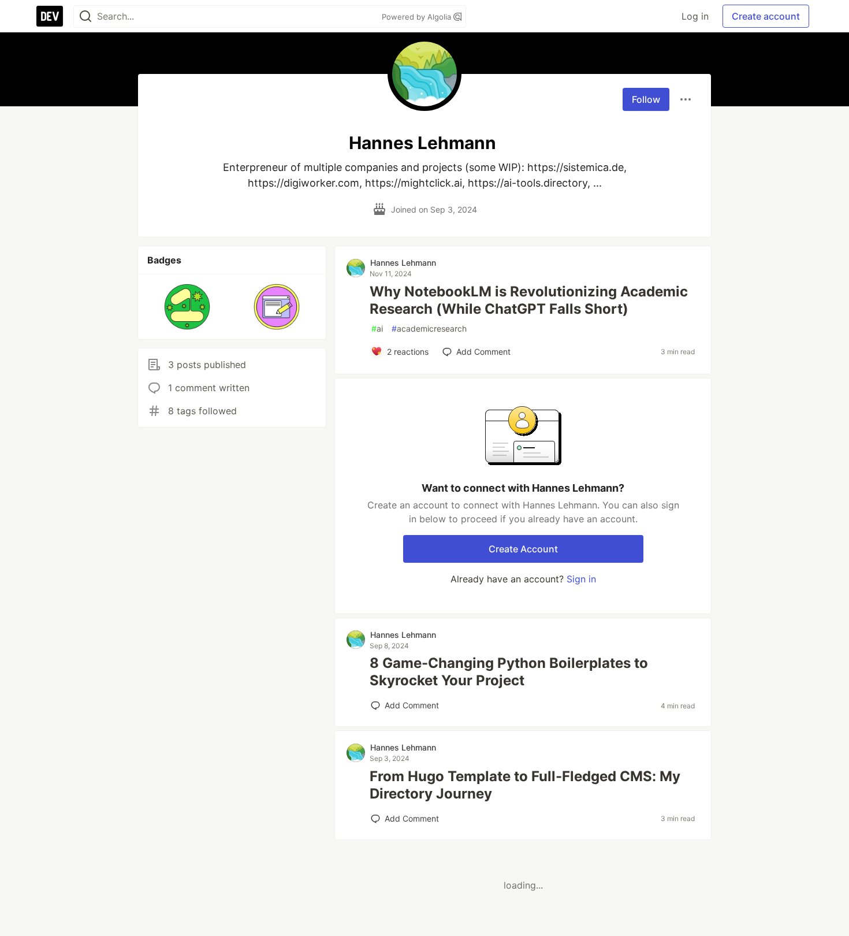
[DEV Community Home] (49, 16)
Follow (646, 99)
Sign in (581, 579)
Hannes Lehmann (403, 263)
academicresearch (429, 328)
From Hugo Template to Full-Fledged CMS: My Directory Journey (525, 785)
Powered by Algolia (417, 16)
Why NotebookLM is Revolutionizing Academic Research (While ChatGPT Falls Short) (529, 300)
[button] (187, 307)
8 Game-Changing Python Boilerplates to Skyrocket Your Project (509, 672)
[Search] (85, 16)
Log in (695, 16)
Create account (766, 16)
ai (377, 328)
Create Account (523, 549)
